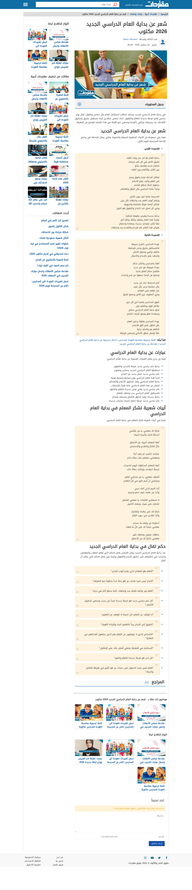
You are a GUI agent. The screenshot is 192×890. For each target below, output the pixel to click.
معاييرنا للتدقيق (33, 865)
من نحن (59, 857)
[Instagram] (145, 857)
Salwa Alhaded (130, 39)
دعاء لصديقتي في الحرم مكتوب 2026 (49, 254)
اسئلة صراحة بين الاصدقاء (54, 232)
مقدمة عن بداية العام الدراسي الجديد (138, 344)
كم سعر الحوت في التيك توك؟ (52, 265)
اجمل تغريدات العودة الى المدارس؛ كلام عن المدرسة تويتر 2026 (50, 283)
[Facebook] (166, 857)
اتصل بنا (59, 861)
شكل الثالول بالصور (58, 226)
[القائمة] (25, 4)
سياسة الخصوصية (33, 857)
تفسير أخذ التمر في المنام (54, 220)
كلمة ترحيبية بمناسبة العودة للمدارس (137, 340)
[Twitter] (159, 857)
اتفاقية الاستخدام (33, 861)
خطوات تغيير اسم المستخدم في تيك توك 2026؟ (49, 246)
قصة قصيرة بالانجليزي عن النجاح (52, 260)
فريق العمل (58, 865)
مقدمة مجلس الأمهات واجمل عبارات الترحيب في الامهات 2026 (49, 273)
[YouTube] (152, 857)
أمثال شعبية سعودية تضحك (53, 238)
